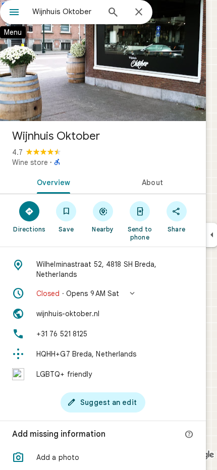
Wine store (30, 162)
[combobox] (65, 12)
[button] (103, 293)
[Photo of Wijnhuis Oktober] (103, 60)
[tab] (51, 181)
